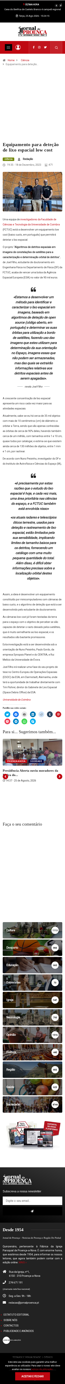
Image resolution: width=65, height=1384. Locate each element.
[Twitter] (45, 47)
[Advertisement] (32, 107)
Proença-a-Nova (16, 761)
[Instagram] (39, 47)
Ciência (25, 60)
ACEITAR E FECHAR (32, 1376)
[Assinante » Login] (18, 47)
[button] (56, 5)
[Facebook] (33, 47)
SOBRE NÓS (10, 1320)
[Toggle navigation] (8, 47)
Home (11, 60)
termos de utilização (42, 1369)
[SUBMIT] (32, 1211)
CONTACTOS (11, 1325)
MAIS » (23, 1262)
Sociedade (36, 761)
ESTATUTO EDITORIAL (16, 1314)
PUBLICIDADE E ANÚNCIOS (19, 1331)
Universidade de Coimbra (17, 699)
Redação (28, 159)
